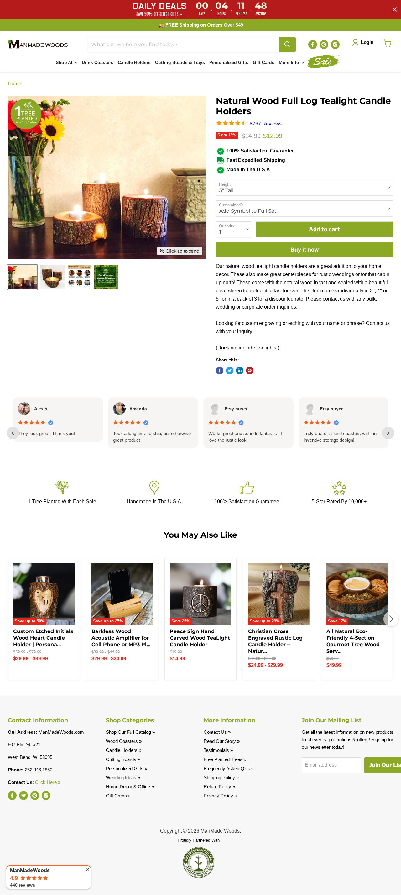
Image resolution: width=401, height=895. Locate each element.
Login (367, 42)
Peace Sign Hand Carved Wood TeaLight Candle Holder (200, 637)
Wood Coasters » (124, 741)
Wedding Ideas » (123, 777)
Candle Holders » (123, 750)
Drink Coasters (97, 62)
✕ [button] (88, 869)
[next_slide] (388, 433)
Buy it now (304, 249)
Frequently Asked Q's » (228, 768)
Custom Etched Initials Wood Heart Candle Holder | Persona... (43, 637)
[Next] (390, 618)
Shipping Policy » (221, 777)
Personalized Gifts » (126, 768)
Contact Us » (217, 732)
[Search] (287, 44)
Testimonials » (218, 750)
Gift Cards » (118, 795)
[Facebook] (312, 44)
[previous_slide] (13, 433)
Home (14, 83)
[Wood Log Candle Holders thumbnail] (22, 277)
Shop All (65, 62)
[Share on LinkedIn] (239, 370)
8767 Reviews (266, 123)
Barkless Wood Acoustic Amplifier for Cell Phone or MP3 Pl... (120, 637)
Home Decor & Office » (130, 786)
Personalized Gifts (228, 62)
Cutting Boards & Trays (180, 62)
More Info (289, 62)
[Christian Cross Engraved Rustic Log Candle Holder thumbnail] (79, 277)
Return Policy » (219, 786)
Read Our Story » (222, 741)
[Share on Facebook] (219, 370)
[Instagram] (335, 44)
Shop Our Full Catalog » (130, 732)
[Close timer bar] (394, 9)
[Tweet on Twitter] (229, 370)
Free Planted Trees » (225, 759)
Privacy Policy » (220, 795)
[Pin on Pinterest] (249, 370)
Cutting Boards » (123, 759)
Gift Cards (263, 62)
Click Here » (47, 782)
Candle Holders (134, 62)
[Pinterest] (324, 44)
